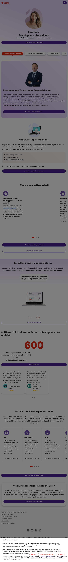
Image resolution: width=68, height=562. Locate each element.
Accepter (60, 554)
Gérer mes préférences (46, 554)
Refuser (33, 554)
